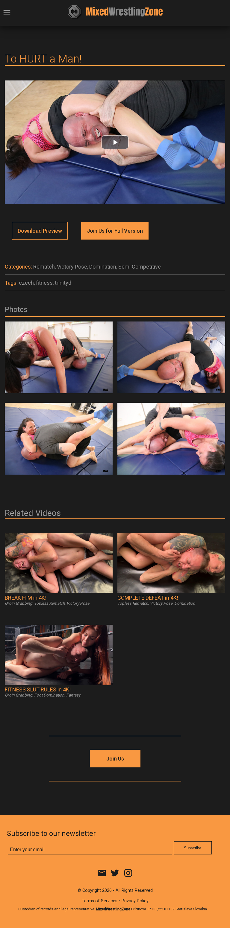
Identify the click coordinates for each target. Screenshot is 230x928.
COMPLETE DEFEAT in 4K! (147, 598)
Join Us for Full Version (115, 231)
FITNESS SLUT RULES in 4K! (38, 689)
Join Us (115, 758)
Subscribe (192, 848)
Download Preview (40, 231)
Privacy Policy (135, 900)
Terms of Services (99, 900)
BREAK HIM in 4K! (25, 598)
